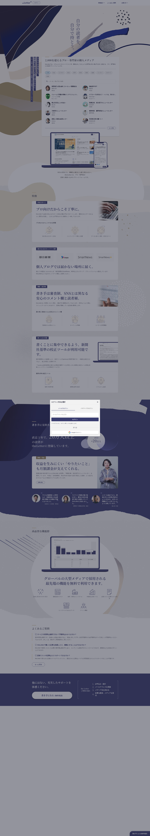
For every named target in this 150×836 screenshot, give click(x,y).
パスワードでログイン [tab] (87, 408)
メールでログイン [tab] (63, 408)
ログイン (75, 419)
